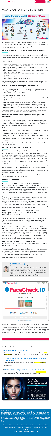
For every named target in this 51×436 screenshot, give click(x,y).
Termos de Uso (20, 427)
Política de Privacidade (9, 427)
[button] (48, 1)
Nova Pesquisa (40, 2)
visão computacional (39, 362)
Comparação (28, 427)
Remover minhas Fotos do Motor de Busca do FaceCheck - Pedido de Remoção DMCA (25, 425)
